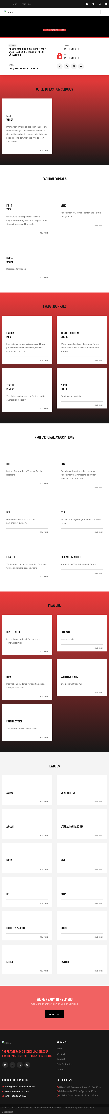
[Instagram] (100, 4)
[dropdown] (99, 12)
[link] (27, 126)
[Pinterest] (106, 4)
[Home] (8, 12)
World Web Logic (86, 1107)
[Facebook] (87, 4)
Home (45, 30)
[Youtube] (81, 66)
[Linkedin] (74, 66)
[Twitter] (93, 4)
